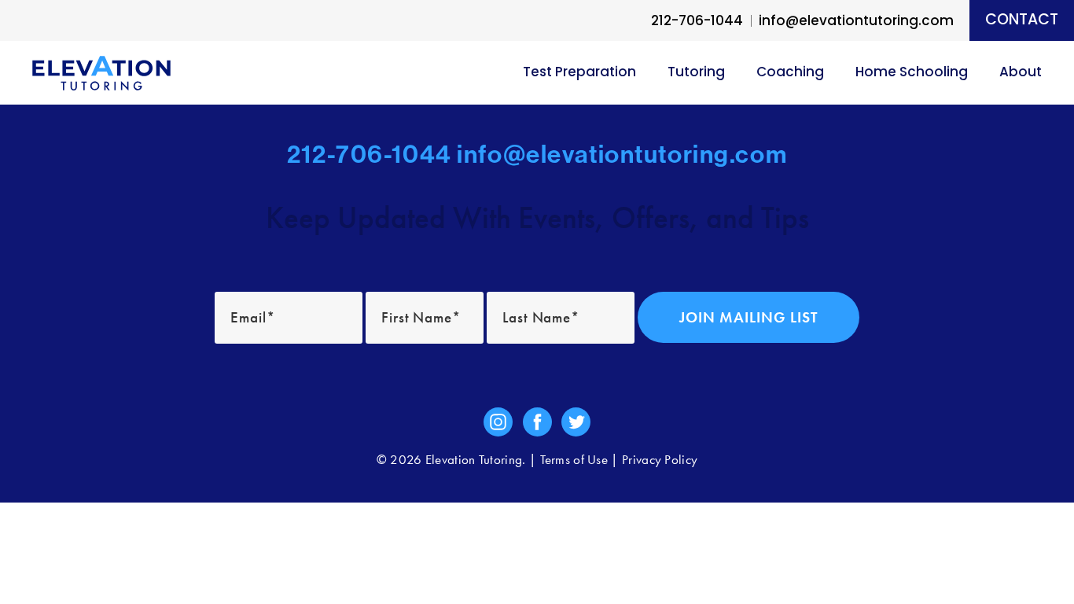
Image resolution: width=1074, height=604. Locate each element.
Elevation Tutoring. (475, 459)
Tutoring (696, 72)
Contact (1021, 20)
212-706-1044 (697, 21)
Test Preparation (579, 72)
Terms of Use (574, 459)
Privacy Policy (659, 459)
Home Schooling (911, 72)
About (1020, 72)
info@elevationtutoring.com (622, 154)
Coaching (790, 72)
